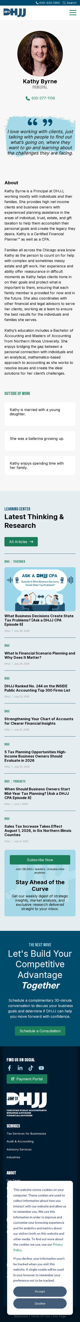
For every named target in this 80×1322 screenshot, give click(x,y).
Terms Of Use (40, 1316)
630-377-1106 (43, 98)
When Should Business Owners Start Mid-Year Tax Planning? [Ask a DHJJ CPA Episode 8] (37, 793)
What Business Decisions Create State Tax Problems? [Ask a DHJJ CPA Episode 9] (39, 620)
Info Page (59, 1316)
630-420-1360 (49, 2)
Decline (40, 1303)
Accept (40, 1291)
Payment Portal (29, 1079)
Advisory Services (19, 1149)
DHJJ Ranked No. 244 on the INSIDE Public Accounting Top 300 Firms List (37, 688)
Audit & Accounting (20, 1141)
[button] (72, 12)
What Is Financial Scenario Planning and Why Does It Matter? (39, 655)
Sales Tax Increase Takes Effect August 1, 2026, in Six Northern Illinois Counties (37, 830)
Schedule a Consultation (40, 1031)
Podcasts (19, 781)
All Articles (18, 541)
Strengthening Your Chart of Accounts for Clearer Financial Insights (38, 721)
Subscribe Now (40, 860)
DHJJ (6, 562)
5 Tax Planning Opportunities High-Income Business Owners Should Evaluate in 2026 (35, 756)
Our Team (13, 1180)
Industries (13, 1157)
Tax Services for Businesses (26, 1133)
